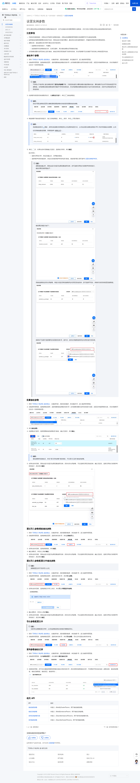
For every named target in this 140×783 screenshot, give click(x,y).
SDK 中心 (31, 9)
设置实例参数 (9, 24)
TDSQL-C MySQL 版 (11, 16)
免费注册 (135, 3)
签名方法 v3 (90, 758)
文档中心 (5, 9)
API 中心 (22, 9)
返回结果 (60, 762)
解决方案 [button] (34, 3)
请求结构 (60, 754)
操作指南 (52, 15)
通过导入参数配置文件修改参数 (130, 53)
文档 (113, 3)
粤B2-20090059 (70, 777)
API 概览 (60, 758)
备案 (117, 3)
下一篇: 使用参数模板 (110, 727)
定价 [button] (39, 3)
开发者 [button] (58, 3)
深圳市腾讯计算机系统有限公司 (45, 777)
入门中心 (14, 9)
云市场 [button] (52, 3)
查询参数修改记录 (127, 60)
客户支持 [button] (65, 3)
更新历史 (32, 754)
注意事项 (125, 38)
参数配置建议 (9, 32)
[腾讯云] (6, 3)
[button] (14, 3)
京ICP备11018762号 (73, 779)
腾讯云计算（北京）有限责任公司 (46, 779)
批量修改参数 (126, 44)
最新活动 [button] (22, 3)
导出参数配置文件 (127, 57)
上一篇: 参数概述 (33, 727)
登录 (127, 3)
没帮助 (46, 738)
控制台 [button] (122, 3)
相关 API (124, 63)
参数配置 (60, 15)
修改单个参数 (126, 41)
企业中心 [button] (46, 3)
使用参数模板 (9, 27)
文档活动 (40, 9)
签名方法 (32, 762)
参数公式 (7, 29)
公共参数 (32, 758)
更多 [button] (70, 3)
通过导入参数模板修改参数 (130, 48)
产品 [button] (27, 3)
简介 (88, 754)
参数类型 (89, 762)
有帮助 (33, 738)
